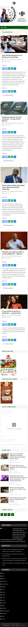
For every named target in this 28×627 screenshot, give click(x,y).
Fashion (4, 586)
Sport (3, 616)
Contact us (23, 625)
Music (3, 605)
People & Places (5, 610)
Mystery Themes (23, 623)
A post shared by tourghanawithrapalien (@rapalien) (14, 444)
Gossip (3, 594)
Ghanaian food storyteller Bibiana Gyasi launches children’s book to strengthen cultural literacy (18, 456)
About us (17, 625)
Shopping (4, 613)
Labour (3, 600)
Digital (3, 578)
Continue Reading (9, 95)
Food (3, 589)
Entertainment (5, 584)
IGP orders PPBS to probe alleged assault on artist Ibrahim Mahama (18, 467)
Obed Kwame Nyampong (16, 59)
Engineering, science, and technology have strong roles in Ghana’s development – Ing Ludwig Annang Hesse (18, 478)
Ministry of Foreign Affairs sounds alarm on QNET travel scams (18, 489)
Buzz (3, 576)
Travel (3, 619)
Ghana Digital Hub (6, 625)
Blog (3, 573)
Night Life (4, 608)
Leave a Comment (7, 61)
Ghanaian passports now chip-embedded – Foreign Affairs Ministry (12, 119)
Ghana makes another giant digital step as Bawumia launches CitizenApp (13, 187)
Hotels (3, 597)
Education (4, 581)
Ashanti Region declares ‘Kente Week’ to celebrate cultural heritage (18, 499)
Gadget (3, 592)
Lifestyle (4, 602)
